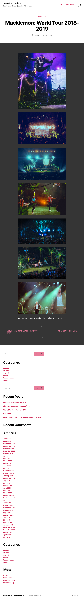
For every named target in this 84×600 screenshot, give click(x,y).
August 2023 (7, 463)
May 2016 (6, 512)
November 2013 (9, 530)
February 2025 (8, 448)
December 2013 (9, 527)
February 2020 (8, 473)
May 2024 (6, 458)
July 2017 (6, 500)
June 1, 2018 (48, 35)
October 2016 (8, 510)
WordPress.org (8, 583)
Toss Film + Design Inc (13, 3)
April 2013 (7, 535)
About (72, 4)
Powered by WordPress (34, 595)
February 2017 (8, 505)
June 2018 (7, 488)
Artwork (6, 370)
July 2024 (6, 456)
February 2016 (8, 515)
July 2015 (6, 517)
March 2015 (7, 522)
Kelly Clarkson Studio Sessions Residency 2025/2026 (22, 418)
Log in (5, 575)
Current (59, 4)
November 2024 (9, 451)
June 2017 (7, 503)
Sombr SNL (7, 414)
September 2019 (9, 478)
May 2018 (6, 490)
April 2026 (7, 441)
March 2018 (7, 493)
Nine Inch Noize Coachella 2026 (14, 402)
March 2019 (7, 485)
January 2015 (8, 525)
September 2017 (9, 498)
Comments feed (9, 580)
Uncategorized (8, 378)
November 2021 (9, 471)
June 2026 (7, 439)
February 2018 (8, 495)
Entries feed (7, 578)
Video (5, 380)
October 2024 (8, 453)
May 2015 (6, 520)
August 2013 (7, 532)
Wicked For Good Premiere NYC (14, 410)
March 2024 (7, 461)
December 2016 (9, 508)
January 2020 (8, 476)
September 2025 (9, 446)
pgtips (38, 35)
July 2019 (6, 480)
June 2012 (7, 537)
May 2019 (6, 483)
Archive (66, 4)
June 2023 (7, 466)
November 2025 (9, 444)
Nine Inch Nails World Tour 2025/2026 (16, 406)
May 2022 (6, 468)
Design (46, 16)
